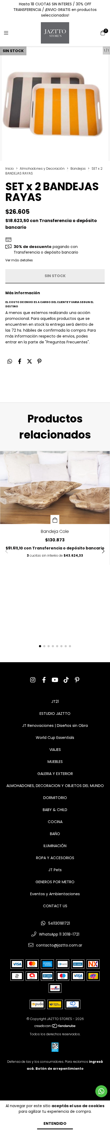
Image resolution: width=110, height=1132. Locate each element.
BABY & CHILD (55, 809)
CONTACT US (55, 906)
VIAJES (55, 749)
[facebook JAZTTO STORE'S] (44, 680)
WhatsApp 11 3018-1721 (59, 934)
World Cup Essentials (55, 737)
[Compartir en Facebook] (19, 361)
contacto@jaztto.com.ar (59, 945)
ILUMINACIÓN (55, 845)
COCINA (55, 821)
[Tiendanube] (55, 1027)
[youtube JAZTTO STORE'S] (55, 680)
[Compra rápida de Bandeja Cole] (55, 519)
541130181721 (59, 923)
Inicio (9, 168)
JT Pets (55, 870)
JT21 (55, 701)
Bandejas (78, 168)
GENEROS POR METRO (55, 882)
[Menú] (9, 33)
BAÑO (55, 833)
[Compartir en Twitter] (29, 361)
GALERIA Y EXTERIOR (55, 773)
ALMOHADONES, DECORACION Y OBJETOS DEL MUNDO (55, 785)
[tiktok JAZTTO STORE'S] (66, 680)
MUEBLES (55, 761)
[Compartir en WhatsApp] (9, 361)
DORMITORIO (55, 797)
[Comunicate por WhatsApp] (101, 1091)
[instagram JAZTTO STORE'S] (33, 680)
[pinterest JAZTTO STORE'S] (77, 680)
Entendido (55, 1123)
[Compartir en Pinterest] (39, 361)
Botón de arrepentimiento (60, 1068)
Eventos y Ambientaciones (55, 894)
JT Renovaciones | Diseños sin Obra (55, 725)
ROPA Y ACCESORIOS (55, 857)
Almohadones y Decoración (42, 168)
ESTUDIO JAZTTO (55, 713)
